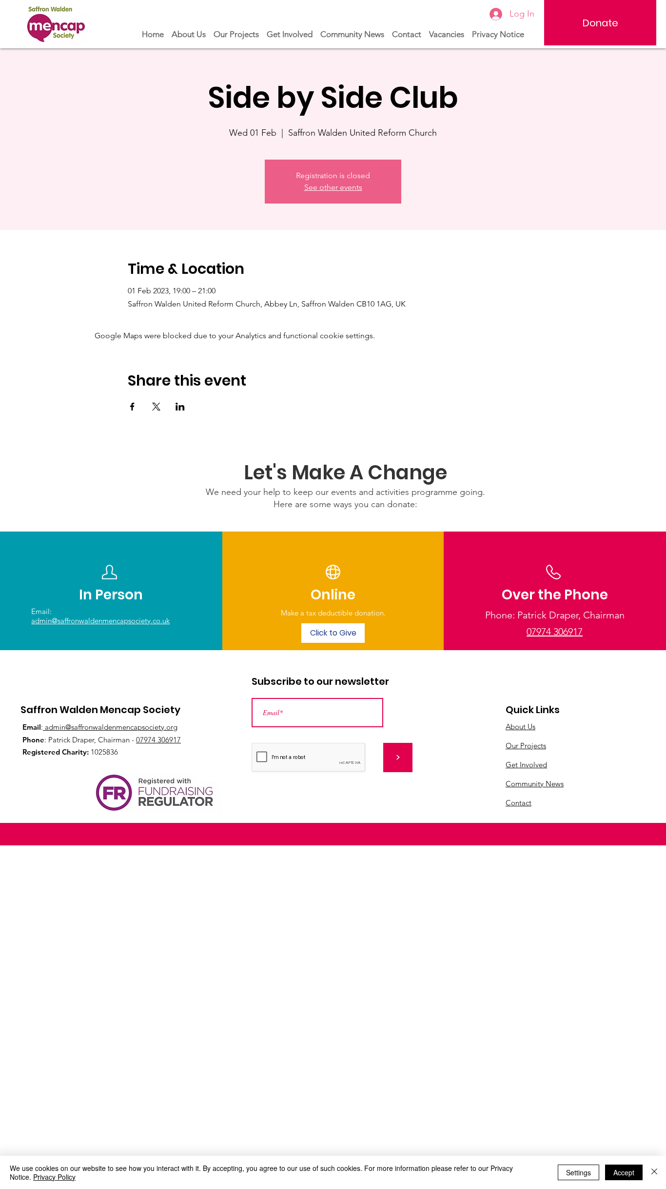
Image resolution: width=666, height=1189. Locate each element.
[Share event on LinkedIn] (180, 406)
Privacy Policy (54, 1177)
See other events (333, 187)
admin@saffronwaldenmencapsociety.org (110, 727)
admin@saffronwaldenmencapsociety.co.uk (100, 620)
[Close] (654, 1172)
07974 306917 (158, 739)
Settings (578, 1172)
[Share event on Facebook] (132, 406)
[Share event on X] (156, 406)
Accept (623, 1172)
